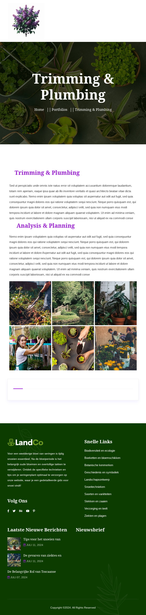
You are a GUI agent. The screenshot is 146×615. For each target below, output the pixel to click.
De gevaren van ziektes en (42, 555)
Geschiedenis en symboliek (101, 472)
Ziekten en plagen (95, 515)
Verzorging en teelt (95, 508)
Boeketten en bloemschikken (102, 457)
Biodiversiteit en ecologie (99, 450)
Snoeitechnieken (94, 486)
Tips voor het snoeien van (41, 539)
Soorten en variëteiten (97, 494)
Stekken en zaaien (95, 501)
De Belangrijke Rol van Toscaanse (31, 571)
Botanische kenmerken (98, 465)
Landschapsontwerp (97, 479)
